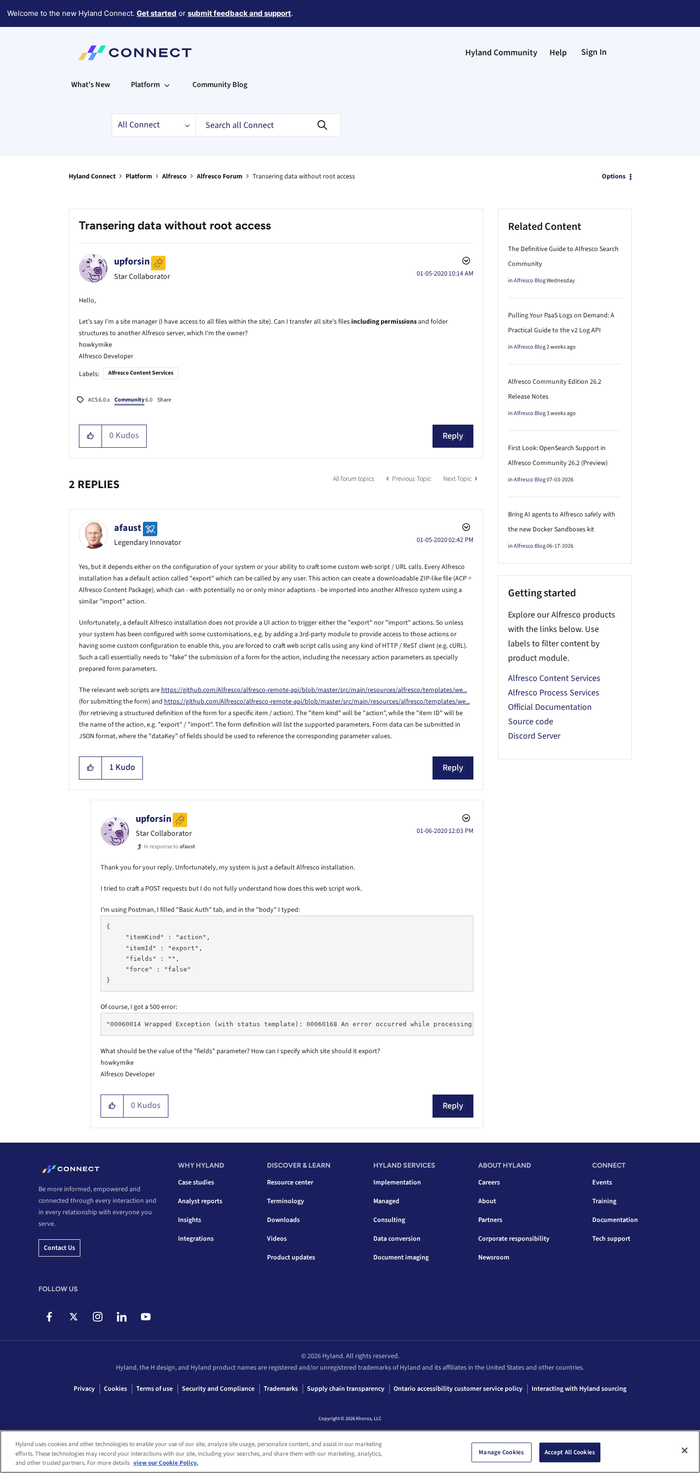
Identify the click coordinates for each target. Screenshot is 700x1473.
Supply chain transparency (345, 1389)
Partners (490, 1220)
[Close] (684, 1450)
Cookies (115, 1389)
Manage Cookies (501, 1452)
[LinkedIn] (121, 1316)
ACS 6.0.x (99, 400)
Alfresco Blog (530, 281)
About (487, 1201)
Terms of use (154, 1389)
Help (558, 53)
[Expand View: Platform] (167, 84)
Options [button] (613, 176)
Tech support (611, 1239)
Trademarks (281, 1389)
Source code (530, 722)
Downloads (283, 1220)
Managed (386, 1201)
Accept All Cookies (570, 1452)
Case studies (196, 1182)
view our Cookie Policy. (165, 1463)
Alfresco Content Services (140, 373)
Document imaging (401, 1257)
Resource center (290, 1182)
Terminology (285, 1201)
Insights (189, 1220)
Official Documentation (550, 707)
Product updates (291, 1257)
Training (604, 1201)
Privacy (84, 1389)
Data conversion (396, 1239)
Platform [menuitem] (145, 84)
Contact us (59, 1248)
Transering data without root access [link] (304, 176)
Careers (489, 1182)
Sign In (594, 52)
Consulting (389, 1220)
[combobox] (268, 125)
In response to (169, 847)
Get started (157, 13)
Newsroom (493, 1257)
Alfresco (174, 176)
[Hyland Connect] (135, 53)
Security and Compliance (218, 1389)
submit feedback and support (239, 13)
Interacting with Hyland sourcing (579, 1389)
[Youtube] (145, 1316)
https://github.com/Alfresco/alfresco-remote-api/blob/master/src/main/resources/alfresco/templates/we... (314, 690)
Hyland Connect (92, 176)
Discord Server (534, 736)
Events (602, 1182)
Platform (139, 176)
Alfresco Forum (219, 176)
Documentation (615, 1220)
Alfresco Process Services (553, 693)
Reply (453, 436)
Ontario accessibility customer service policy (458, 1389)
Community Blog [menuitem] (219, 84)
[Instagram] (97, 1316)
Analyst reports (200, 1201)
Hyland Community (501, 53)
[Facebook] (49, 1316)
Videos (277, 1239)
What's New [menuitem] (90, 84)
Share (164, 400)
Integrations (196, 1239)
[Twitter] (73, 1316)
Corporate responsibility (513, 1239)
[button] (90, 436)
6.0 (134, 400)
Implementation (397, 1182)
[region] (350, 1451)
